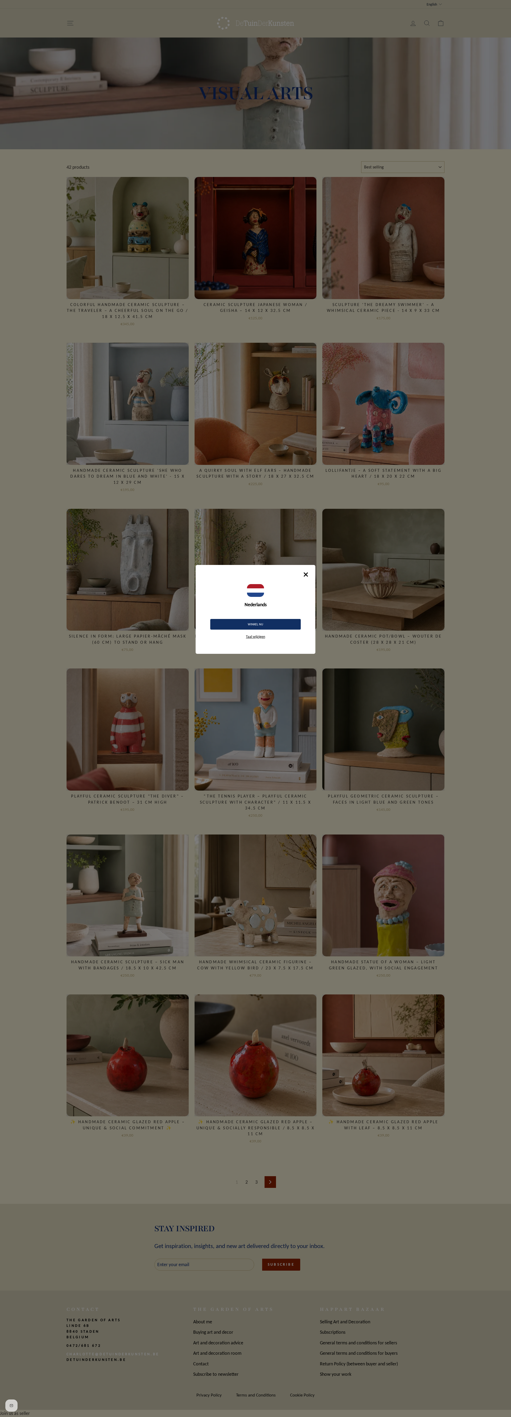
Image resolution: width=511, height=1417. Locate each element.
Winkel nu (255, 624)
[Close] (305, 574)
